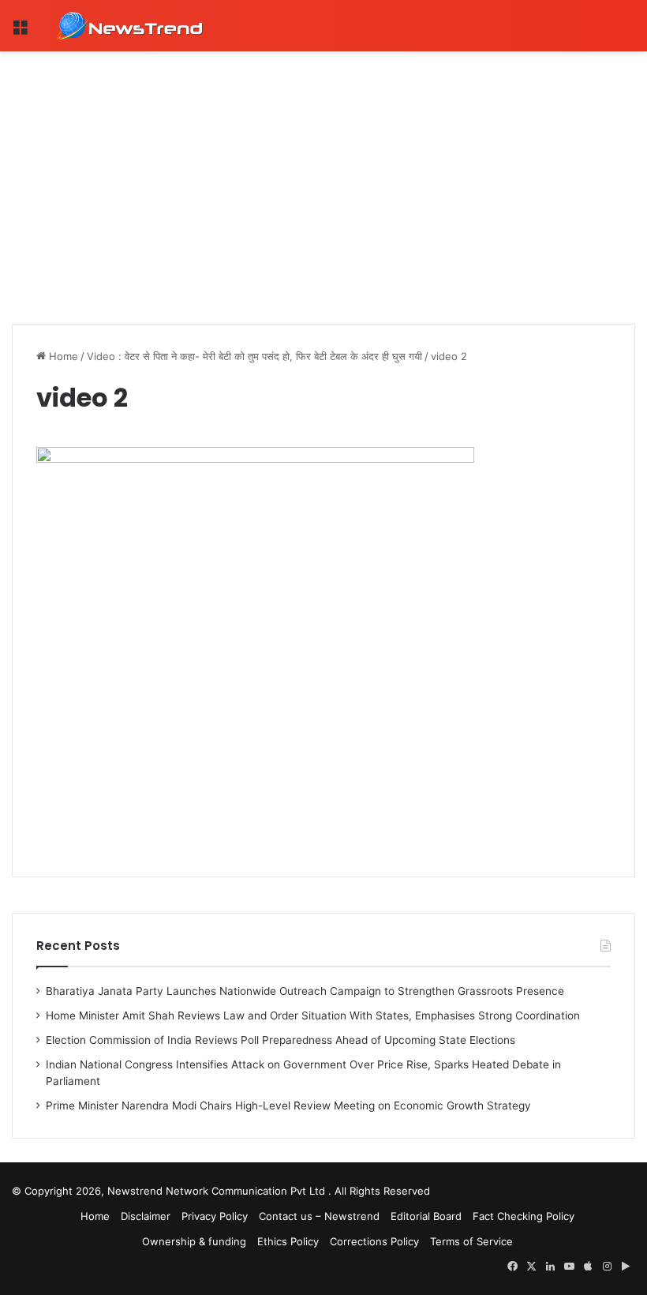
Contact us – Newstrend (319, 1216)
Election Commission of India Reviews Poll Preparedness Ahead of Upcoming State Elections (280, 1040)
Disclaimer (145, 1216)
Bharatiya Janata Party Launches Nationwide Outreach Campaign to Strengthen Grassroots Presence (305, 991)
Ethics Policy (288, 1241)
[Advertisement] (323, 169)
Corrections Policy (374, 1241)
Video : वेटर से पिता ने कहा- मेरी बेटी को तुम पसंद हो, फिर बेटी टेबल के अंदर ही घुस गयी (254, 356)
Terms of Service (471, 1241)
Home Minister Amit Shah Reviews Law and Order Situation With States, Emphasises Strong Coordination (313, 1015)
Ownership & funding (194, 1241)
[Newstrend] (130, 25)
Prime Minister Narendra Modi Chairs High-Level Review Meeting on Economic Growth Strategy (288, 1105)
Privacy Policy (214, 1216)
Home (62, 356)
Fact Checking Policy (523, 1216)
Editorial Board (426, 1216)
